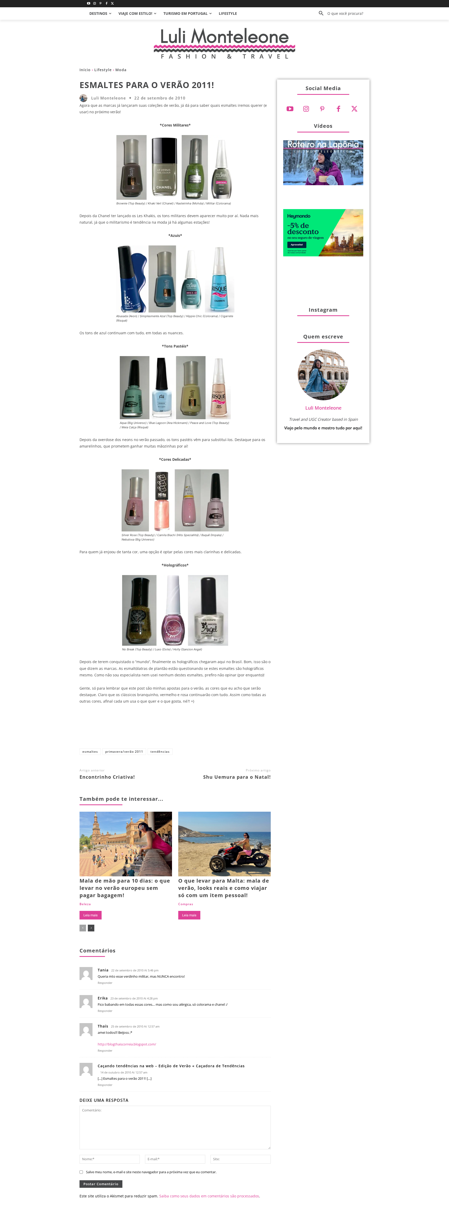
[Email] (224, 728)
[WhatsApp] (207, 728)
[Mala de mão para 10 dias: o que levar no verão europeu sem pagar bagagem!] (126, 844)
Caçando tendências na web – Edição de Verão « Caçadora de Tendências (171, 1065)
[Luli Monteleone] (85, 98)
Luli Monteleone (108, 98)
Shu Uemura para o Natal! (237, 777)
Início (85, 69)
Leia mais (90, 915)
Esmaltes (90, 751)
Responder (105, 983)
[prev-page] (83, 928)
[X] (173, 728)
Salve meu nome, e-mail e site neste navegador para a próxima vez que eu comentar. (151, 1172)
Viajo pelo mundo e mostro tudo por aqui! (323, 427)
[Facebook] (106, 4)
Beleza (85, 904)
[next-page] (91, 928)
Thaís (103, 1026)
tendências (160, 751)
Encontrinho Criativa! (107, 777)
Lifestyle (103, 69)
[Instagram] (95, 4)
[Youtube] (89, 4)
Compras (185, 904)
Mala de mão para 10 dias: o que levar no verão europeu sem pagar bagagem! (125, 888)
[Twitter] (112, 4)
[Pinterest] (101, 4)
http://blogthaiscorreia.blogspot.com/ (127, 1044)
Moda (121, 69)
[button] (339, 13)
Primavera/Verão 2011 (124, 751)
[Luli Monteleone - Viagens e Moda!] (224, 43)
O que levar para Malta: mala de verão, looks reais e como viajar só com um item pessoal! (223, 888)
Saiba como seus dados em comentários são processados (209, 1195)
